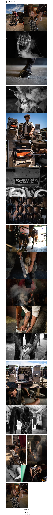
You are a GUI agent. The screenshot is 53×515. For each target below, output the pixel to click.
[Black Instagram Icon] (27, 512)
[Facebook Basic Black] (25, 512)
